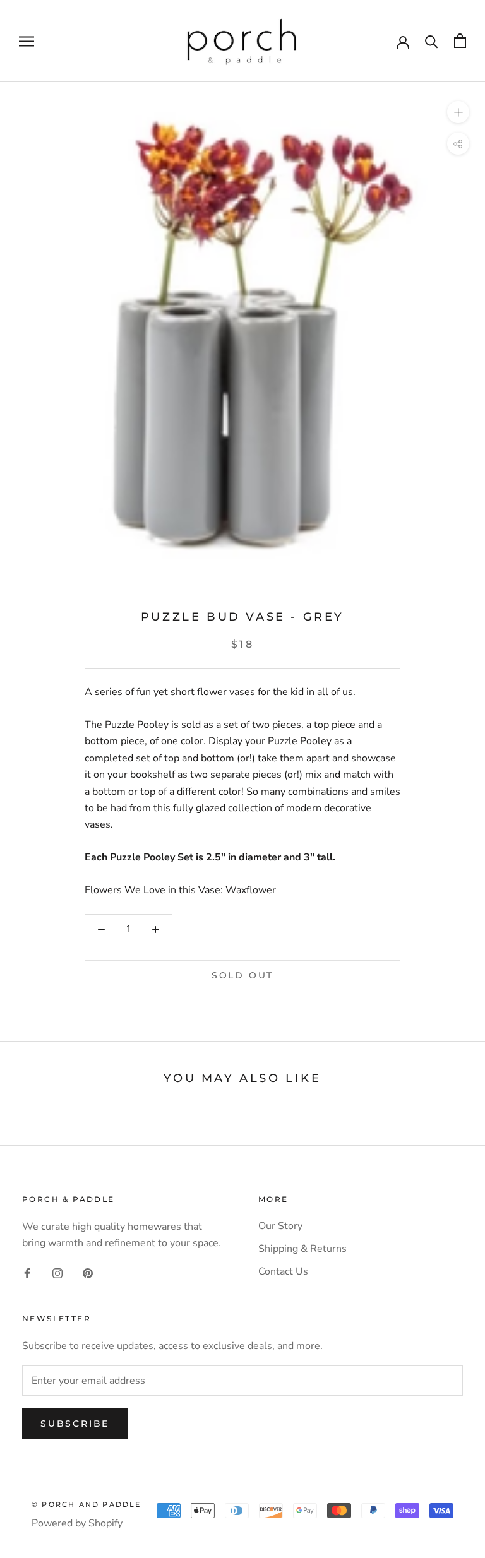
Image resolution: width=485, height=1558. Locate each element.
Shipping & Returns (302, 1249)
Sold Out (242, 975)
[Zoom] (458, 112)
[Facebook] (27, 1272)
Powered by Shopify (77, 1523)
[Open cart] (460, 40)
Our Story (280, 1226)
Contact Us (283, 1271)
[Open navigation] (26, 41)
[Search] (431, 40)
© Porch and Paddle (86, 1504)
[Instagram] (57, 1272)
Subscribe (74, 1423)
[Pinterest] (88, 1272)
